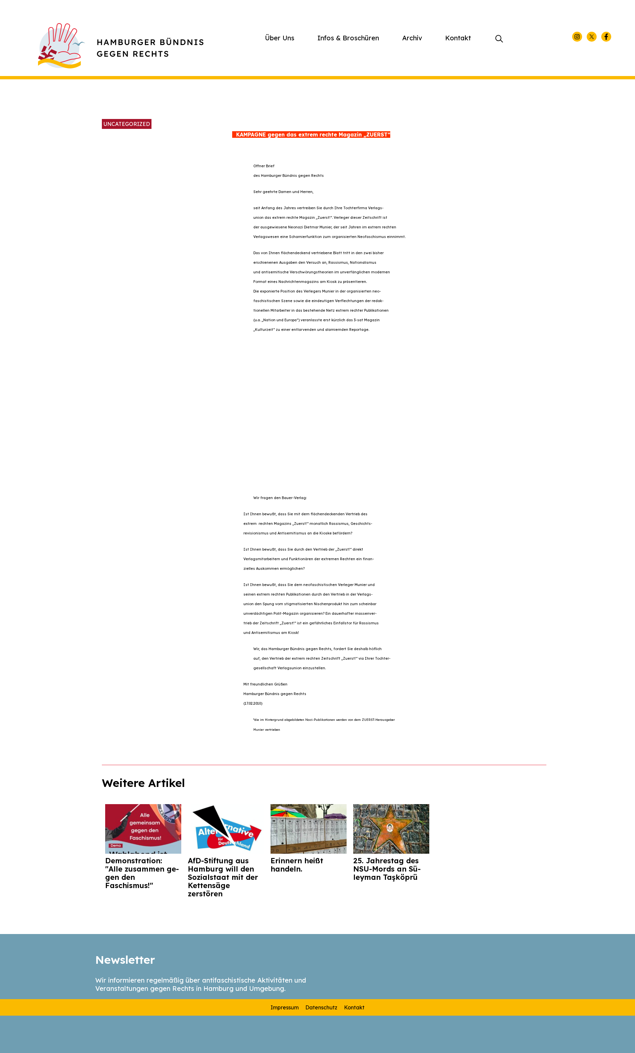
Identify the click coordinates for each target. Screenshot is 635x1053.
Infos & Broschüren (348, 38)
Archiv (412, 38)
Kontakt (458, 38)
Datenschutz (321, 1007)
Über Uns (279, 38)
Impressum (285, 1007)
